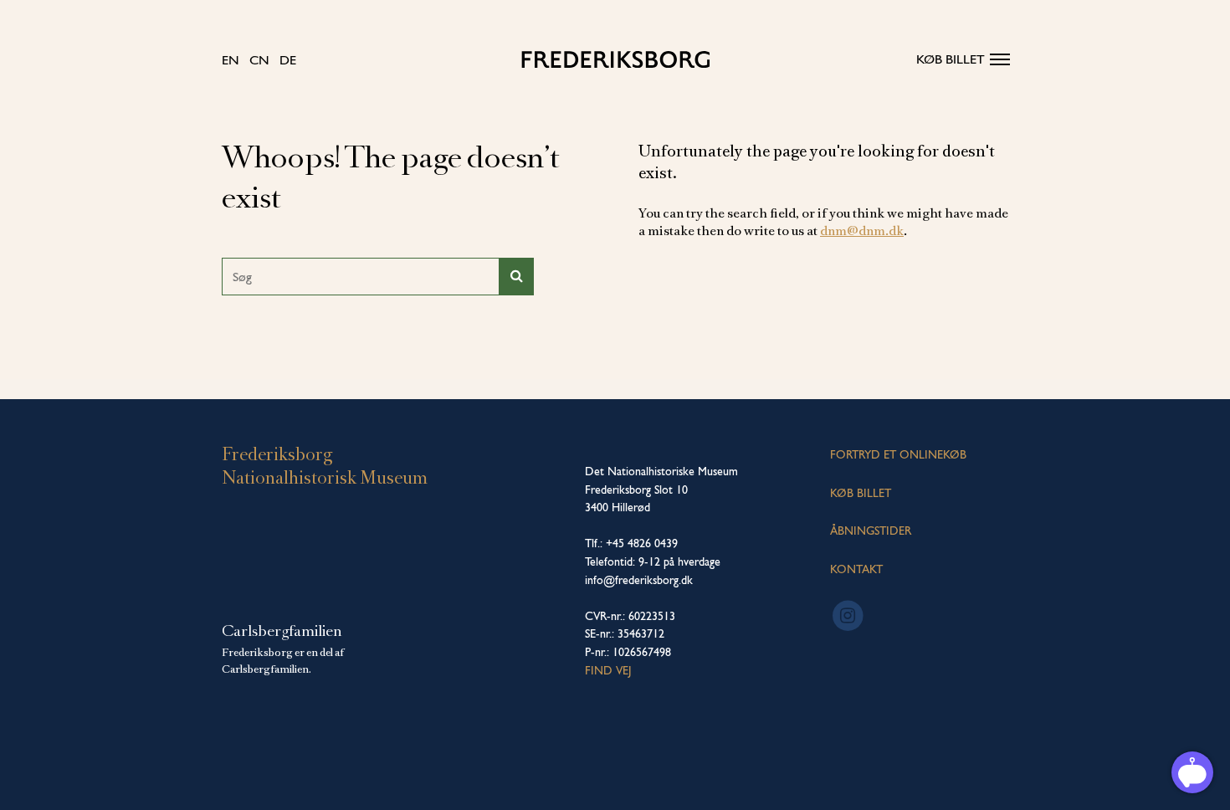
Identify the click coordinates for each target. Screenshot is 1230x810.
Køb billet (950, 59)
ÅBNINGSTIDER (870, 530)
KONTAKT (856, 569)
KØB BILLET (860, 493)
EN (230, 60)
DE (287, 60)
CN (259, 60)
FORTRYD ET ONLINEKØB (898, 454)
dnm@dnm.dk (862, 231)
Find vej (608, 670)
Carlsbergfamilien (282, 631)
